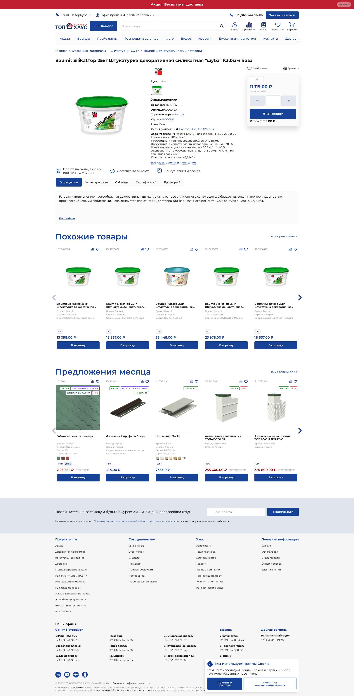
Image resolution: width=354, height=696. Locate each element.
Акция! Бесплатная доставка (177, 4)
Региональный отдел (275, 635)
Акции (65, 38)
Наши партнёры (206, 551)
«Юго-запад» (119, 646)
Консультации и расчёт (69, 557)
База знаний (63, 611)
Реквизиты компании (209, 581)
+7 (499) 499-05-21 (232, 650)
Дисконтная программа (237, 38)
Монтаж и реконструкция (71, 569)
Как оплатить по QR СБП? (71, 575)
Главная (61, 51)
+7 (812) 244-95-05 (67, 650)
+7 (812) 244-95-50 (175, 660)
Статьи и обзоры (272, 563)
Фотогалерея (270, 551)
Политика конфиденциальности (131, 683)
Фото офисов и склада (209, 587)
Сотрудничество (206, 557)
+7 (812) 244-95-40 (176, 650)
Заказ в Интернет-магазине (72, 593)
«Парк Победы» (66, 636)
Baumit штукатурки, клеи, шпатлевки (173, 51)
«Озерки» (116, 636)
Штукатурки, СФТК (124, 51)
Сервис (266, 545)
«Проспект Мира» (232, 646)
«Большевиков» (66, 655)
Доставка (61, 563)
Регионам (135, 563)
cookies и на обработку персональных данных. (124, 690)
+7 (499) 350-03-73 (232, 640)
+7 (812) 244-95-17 (175, 640)
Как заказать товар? (67, 587)
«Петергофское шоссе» (180, 646)
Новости (204, 38)
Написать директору (208, 575)
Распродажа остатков (141, 38)
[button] (299, 297)
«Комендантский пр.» (179, 655)
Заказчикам (136, 545)
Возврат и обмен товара (70, 605)
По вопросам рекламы (143, 581)
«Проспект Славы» (68, 646)
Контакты (270, 38)
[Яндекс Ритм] (85, 675)
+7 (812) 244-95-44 (67, 660)
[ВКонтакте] (58, 675)
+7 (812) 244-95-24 (121, 660)
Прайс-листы (107, 38)
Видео (186, 38)
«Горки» (225, 655)
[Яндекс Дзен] (76, 675)
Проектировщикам (141, 569)
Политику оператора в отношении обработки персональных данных (133, 521)
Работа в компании (208, 569)
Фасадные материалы (89, 51)
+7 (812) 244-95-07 (272, 639)
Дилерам (134, 557)
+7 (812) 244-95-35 (121, 640)
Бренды (83, 38)
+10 (184, 458)
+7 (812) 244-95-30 (121, 650)
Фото (170, 38)
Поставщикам (137, 575)
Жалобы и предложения (70, 599)
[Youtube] (67, 675)
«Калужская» (229, 636)
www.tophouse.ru (71, 687)
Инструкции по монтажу (70, 581)
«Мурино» (117, 655)
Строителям (136, 551)
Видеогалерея (271, 557)
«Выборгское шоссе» (179, 636)
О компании (203, 545)
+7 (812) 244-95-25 (66, 640)
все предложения (285, 236)
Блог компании (271, 569)
